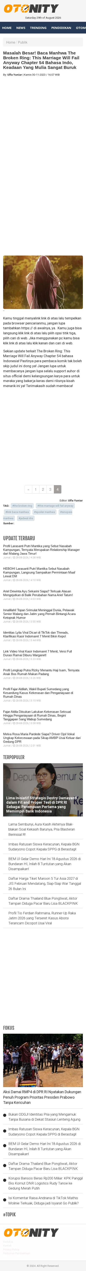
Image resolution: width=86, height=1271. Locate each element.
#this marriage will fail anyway (55, 505)
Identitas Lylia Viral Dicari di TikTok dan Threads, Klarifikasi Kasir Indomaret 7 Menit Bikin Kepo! (36, 634)
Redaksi (8, 1241)
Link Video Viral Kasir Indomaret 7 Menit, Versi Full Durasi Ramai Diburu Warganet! (37, 653)
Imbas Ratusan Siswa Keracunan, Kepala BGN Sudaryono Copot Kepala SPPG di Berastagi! (44, 846)
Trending (38, 28)
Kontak (7, 1245)
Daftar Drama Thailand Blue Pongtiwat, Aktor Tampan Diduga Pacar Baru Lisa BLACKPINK (43, 900)
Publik (22, 42)
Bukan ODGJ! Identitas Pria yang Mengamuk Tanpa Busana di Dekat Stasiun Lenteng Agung (44, 1116)
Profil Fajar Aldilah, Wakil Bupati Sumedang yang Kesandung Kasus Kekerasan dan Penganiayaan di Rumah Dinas (38, 692)
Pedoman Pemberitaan (16, 1253)
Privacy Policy (11, 1249)
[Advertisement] (43, 123)
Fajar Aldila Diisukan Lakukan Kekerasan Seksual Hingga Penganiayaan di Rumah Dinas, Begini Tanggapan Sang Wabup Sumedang (37, 715)
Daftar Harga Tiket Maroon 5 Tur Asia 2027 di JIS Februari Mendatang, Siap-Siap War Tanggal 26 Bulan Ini (44, 883)
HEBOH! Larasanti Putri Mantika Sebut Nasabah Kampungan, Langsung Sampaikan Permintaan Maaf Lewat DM (39, 572)
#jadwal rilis (26, 518)
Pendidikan (61, 28)
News (20, 28)
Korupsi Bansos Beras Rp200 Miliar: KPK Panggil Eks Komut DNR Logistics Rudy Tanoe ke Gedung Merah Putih (45, 1183)
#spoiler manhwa (44, 512)
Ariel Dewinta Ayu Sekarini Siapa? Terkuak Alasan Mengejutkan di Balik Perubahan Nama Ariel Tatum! (38, 593)
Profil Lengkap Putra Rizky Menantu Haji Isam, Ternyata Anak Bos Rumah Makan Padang (41, 672)
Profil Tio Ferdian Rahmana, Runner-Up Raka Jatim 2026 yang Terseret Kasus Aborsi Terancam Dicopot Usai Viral (42, 918)
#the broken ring (22, 505)
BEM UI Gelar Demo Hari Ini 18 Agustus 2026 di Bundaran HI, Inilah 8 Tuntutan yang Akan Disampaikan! (44, 864)
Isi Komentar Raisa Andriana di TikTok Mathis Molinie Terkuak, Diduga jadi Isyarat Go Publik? (43, 1200)
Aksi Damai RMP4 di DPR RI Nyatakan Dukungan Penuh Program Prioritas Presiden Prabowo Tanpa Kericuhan (42, 1097)
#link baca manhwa (17, 512)
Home (6, 28)
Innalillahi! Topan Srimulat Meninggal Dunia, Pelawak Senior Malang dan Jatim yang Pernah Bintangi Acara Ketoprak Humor (39, 613)
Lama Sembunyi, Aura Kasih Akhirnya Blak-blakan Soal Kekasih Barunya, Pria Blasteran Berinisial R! (41, 829)
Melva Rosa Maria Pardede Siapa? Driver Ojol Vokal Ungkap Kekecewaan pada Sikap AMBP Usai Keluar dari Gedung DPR (42, 737)
